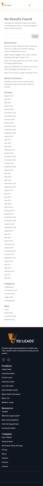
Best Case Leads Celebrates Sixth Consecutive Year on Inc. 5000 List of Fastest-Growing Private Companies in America (20, 48)
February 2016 (9, 244)
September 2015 (10, 258)
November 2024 (10, 116)
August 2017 (8, 231)
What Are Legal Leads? (11, 416)
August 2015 (8, 261)
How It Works (7, 437)
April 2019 (7, 204)
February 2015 (9, 271)
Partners (5, 462)
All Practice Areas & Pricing (12, 446)
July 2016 (7, 234)
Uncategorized (9, 300)
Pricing (4, 450)
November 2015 (10, 251)
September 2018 (10, 227)
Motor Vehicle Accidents (11, 394)
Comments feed (10, 316)
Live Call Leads (8, 386)
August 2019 (8, 190)
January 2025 (9, 109)
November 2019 (10, 183)
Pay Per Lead (7, 377)
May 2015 (7, 268)
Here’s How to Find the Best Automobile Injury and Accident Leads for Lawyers (19, 84)
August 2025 (8, 96)
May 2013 (7, 278)
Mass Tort (5, 398)
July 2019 (7, 194)
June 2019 (7, 197)
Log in (6, 309)
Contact (5, 466)
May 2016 (7, 237)
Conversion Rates (8, 428)
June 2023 (7, 143)
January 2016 (9, 248)
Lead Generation (8, 373)
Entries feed (8, 313)
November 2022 (10, 160)
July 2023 (7, 140)
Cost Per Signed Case (10, 424)
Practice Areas (7, 441)
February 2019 (9, 210)
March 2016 (8, 241)
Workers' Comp (7, 402)
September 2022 (10, 167)
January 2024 (9, 123)
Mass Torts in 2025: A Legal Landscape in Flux (20, 73)
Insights (5, 411)
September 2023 (10, 133)
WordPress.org (9, 319)
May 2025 (7, 102)
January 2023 (9, 153)
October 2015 (9, 254)
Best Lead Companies (10, 420)
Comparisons (9, 287)
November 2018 (10, 221)
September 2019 (10, 187)
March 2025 (8, 106)
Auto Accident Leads (10, 390)
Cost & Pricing (9, 294)
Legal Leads (8, 297)
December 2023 (10, 126)
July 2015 (7, 264)
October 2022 (9, 163)
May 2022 (7, 177)
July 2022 (7, 173)
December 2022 (10, 156)
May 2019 (7, 200)
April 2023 (7, 146)
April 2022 (7, 180)
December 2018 (10, 217)
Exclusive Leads (8, 382)
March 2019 (8, 207)
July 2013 (7, 275)
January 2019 (9, 214)
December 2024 (10, 113)
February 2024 (9, 119)
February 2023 (9, 150)
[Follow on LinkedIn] (8, 359)
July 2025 (7, 99)
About (4, 454)
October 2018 (9, 224)
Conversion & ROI (10, 290)
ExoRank (7, 82)
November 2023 (10, 130)
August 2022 (8, 170)
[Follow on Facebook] (3, 359)
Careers (5, 458)
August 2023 (8, 136)
